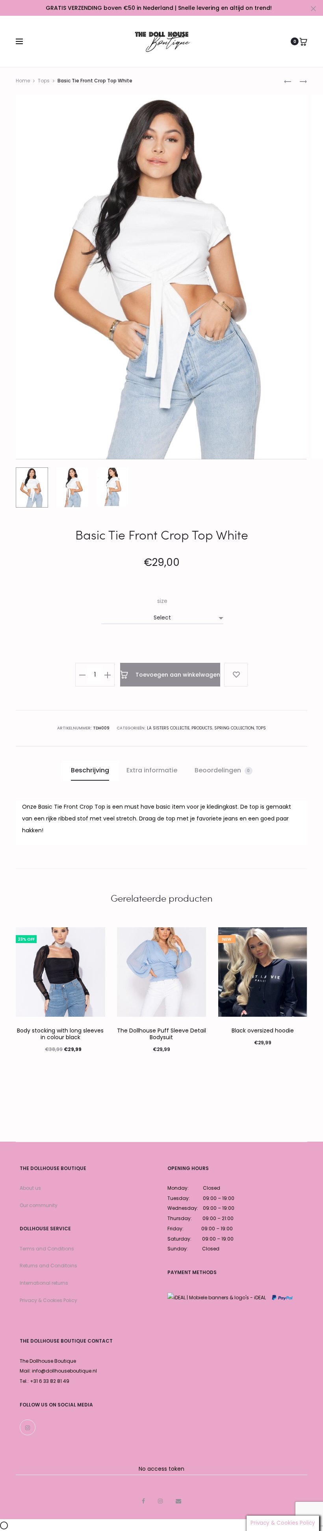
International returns (44, 1283)
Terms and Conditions (47, 1248)
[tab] (90, 770)
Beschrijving (90, 770)
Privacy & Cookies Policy (48, 1300)
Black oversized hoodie (263, 1030)
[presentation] (20, 972)
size (162, 601)
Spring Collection (234, 728)
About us (30, 1188)
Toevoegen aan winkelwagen (177, 675)
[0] (303, 41)
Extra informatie (151, 770)
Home (23, 80)
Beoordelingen (222, 770)
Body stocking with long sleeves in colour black (60, 1034)
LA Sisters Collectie (168, 728)
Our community (39, 1205)
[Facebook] (143, 1501)
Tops (44, 80)
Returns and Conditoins (48, 1265)
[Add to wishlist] (236, 674)
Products (201, 728)
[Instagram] (27, 1427)
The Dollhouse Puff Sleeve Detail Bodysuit (161, 1034)
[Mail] (178, 1501)
